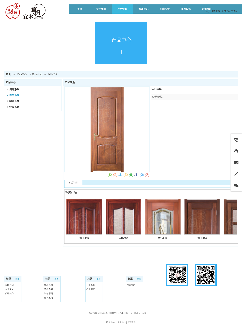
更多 (17, 279)
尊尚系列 (37, 74)
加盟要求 (131, 285)
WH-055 (84, 238)
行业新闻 (90, 289)
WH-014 (202, 238)
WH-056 (123, 238)
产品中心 (22, 74)
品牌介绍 (9, 285)
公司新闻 (90, 285)
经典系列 (48, 298)
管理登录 (131, 322)
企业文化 (9, 289)
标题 (8, 278)
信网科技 (121, 322)
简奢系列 (48, 285)
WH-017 (162, 238)
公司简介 (9, 293)
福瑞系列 (48, 293)
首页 (8, 74)
